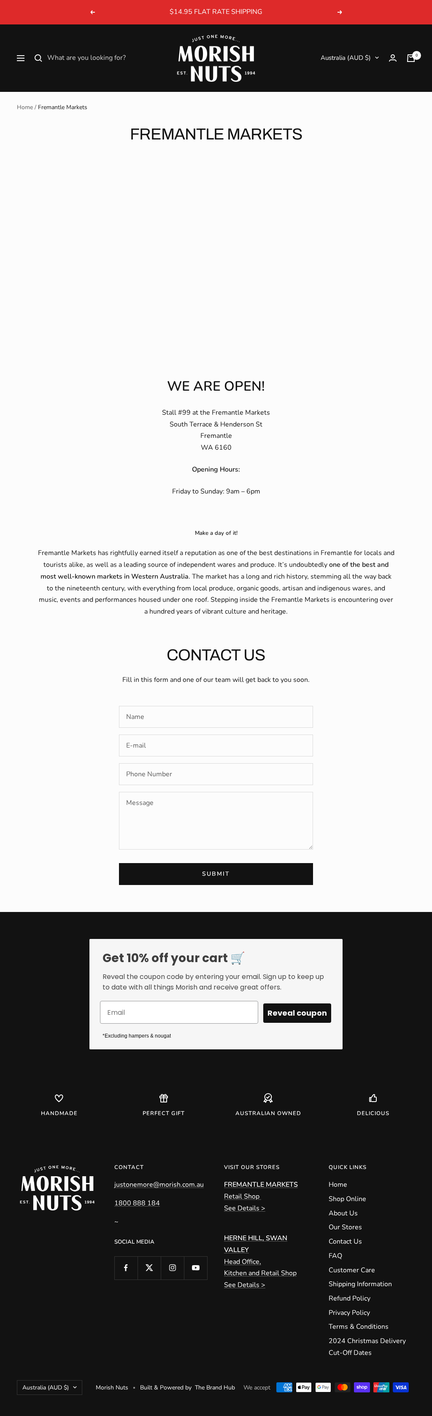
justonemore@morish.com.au (159, 1184)
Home (25, 107)
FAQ (335, 1255)
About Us (343, 1213)
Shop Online (347, 1199)
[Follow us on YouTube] (195, 1267)
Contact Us (345, 1241)
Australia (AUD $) (346, 58)
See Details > (244, 1208)
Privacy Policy (349, 1312)
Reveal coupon (297, 1013)
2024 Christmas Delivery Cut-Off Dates (367, 1346)
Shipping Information (360, 1284)
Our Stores (345, 1227)
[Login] (393, 58)
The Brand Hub (215, 1388)
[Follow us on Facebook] (126, 1267)
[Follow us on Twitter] (149, 1267)
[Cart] (411, 58)
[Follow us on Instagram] (172, 1267)
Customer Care (352, 1270)
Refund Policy (349, 1298)
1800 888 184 (137, 1203)
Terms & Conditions (359, 1326)
